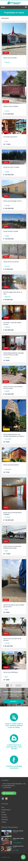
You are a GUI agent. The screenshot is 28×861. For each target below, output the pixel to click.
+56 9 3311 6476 (7, 787)
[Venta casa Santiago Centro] (14, 189)
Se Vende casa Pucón (10, 137)
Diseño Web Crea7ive (5, 857)
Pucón (6, 141)
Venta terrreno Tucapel (11, 167)
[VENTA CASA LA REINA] (14, 87)
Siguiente (18, 685)
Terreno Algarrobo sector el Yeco (12, 293)
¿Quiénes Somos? (6, 810)
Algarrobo (8, 296)
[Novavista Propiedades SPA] (14, 2)
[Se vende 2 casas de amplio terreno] (14, 312)
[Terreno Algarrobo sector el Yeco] (14, 282)
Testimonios (4, 819)
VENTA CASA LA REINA (10, 106)
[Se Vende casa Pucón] (14, 126)
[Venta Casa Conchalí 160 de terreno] (14, 626)
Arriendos (4, 814)
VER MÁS (13, 701)
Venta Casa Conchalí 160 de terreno (12, 639)
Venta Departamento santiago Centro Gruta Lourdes (13, 354)
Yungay (7, 172)
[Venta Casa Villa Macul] (14, 660)
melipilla (7, 391)
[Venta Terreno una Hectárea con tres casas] (14, 374)
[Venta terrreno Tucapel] (14, 157)
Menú (3, 7)
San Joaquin (8, 469)
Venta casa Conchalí (10, 58)
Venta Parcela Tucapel (10, 231)
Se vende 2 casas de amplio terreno (12, 323)
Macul (6, 551)
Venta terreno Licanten (11, 262)
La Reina (7, 111)
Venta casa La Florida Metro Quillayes (12, 513)
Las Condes (8, 439)
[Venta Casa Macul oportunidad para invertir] (14, 580)
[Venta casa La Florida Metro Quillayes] (14, 493)
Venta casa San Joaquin (11, 465)
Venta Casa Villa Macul (10, 672)
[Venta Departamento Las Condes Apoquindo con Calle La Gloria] (14, 415)
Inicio (2, 807)
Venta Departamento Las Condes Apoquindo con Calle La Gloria (13, 436)
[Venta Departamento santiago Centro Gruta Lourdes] (14, 342)
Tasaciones (4, 817)
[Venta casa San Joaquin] (14, 454)
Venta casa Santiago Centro (12, 201)
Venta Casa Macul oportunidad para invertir (13, 606)
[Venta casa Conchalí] (14, 39)
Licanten (7, 266)
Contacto (3, 822)
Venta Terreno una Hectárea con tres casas (12, 387)
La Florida (7, 517)
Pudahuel (7, 327)
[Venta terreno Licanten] (14, 251)
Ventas (3, 812)
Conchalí (7, 62)
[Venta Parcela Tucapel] (14, 221)
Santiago (7, 205)
